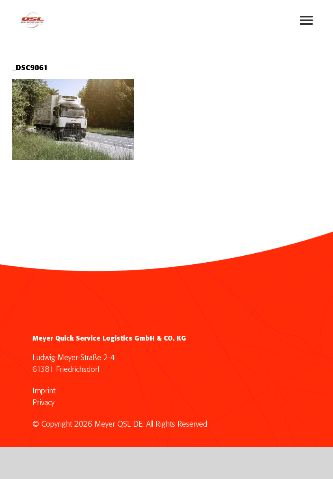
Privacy (43, 403)
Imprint (43, 391)
